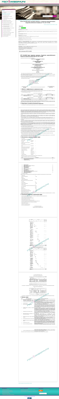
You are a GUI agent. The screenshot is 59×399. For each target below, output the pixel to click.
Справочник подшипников (5, 392)
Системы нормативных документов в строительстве (8, 18)
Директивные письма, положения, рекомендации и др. (7, 16)
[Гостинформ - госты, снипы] (13, 2)
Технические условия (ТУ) (6, 31)
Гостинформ (29, 396)
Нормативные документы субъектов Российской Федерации (8, 26)
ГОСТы (8, 4)
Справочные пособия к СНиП (7, 33)
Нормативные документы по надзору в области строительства (8, 24)
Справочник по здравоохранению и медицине (8, 394)
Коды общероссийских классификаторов (7, 391)
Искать (54, 16)
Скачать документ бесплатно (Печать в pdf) (50, 24)
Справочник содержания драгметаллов (7, 390)
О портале (4, 4)
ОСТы (14, 4)
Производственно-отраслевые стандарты (8, 32)
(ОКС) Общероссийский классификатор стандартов (8, 12)
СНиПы (11, 4)
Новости (19, 4)
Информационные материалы (7, 20)
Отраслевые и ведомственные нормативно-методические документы (8, 28)
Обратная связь (24, 4)
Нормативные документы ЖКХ (7, 22)
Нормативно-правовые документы (7, 21)
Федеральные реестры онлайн (6, 393)
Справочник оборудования (5, 389)
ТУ (16, 4)
